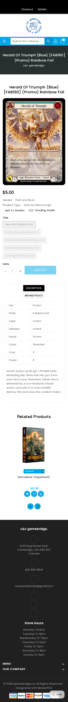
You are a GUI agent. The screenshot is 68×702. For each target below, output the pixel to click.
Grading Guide (45, 210)
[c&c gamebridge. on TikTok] (40, 4)
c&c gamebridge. (34, 65)
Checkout (27, 9)
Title (6, 218)
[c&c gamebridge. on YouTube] (34, 4)
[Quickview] (27, 494)
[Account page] (55, 41)
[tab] (33, 288)
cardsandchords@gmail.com (34, 586)
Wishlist (42, 9)
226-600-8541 (34, 569)
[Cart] (62, 41)
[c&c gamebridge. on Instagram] (27, 4)
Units (6, 264)
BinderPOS (45, 688)
